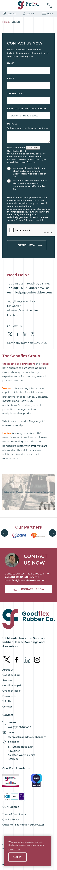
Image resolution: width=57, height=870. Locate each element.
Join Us (6, 701)
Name (10, 63)
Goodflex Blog (11, 674)
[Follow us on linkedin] (25, 334)
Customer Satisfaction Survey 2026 (23, 824)
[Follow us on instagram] (32, 334)
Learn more (14, 849)
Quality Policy (10, 819)
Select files (32, 147)
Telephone (14, 93)
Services (7, 680)
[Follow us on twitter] (10, 334)
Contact (7, 706)
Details (12, 123)
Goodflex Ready (11, 690)
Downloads (9, 696)
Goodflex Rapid (11, 685)
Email (11, 78)
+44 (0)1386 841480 (19, 727)
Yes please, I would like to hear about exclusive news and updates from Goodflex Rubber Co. (29, 172)
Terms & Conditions (14, 814)
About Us (8, 669)
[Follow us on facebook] (17, 334)
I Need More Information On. (27, 108)
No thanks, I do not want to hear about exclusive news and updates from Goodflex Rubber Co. (30, 184)
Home (5, 22)
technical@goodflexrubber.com (25, 580)
